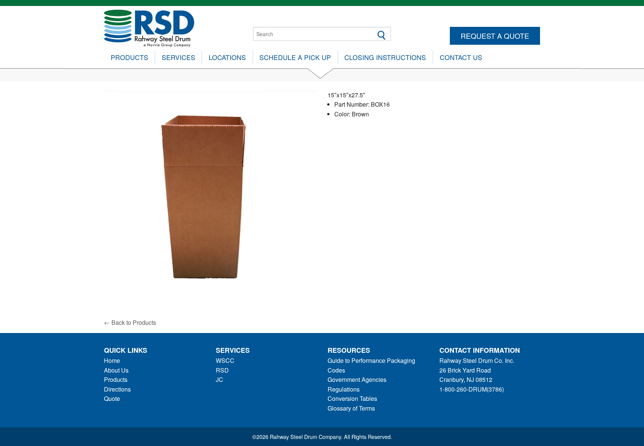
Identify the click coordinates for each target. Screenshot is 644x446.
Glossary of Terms (351, 408)
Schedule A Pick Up (295, 57)
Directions (117, 389)
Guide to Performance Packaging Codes (371, 365)
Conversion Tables (352, 398)
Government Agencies (357, 379)
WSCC (225, 360)
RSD (222, 370)
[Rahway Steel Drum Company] (149, 27)
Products (129, 57)
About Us (116, 370)
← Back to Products (130, 322)
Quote (112, 398)
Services (178, 57)
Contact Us (461, 57)
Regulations (344, 389)
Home (112, 360)
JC (219, 379)
